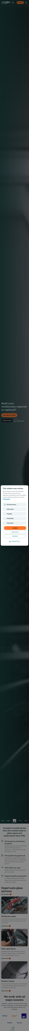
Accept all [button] (15, 528)
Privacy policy (6, 499)
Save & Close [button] (15, 532)
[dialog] (14, 515)
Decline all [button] (15, 536)
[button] (14, 541)
